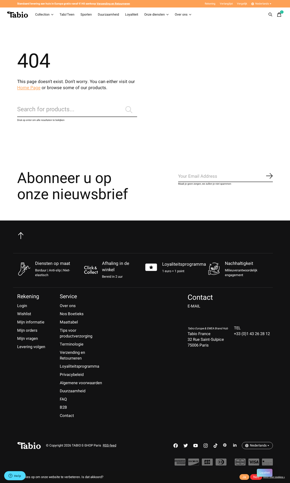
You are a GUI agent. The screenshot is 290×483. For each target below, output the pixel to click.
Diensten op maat (52, 263)
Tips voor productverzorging (76, 333)
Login (22, 306)
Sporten (86, 14)
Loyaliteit (131, 14)
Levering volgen (31, 347)
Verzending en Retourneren (72, 355)
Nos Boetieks (71, 314)
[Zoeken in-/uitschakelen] (270, 15)
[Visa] (253, 464)
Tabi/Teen (67, 14)
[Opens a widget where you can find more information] (15, 476)
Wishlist (24, 314)
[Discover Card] (193, 464)
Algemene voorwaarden (81, 383)
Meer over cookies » (274, 477)
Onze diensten (154, 14)
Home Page (28, 88)
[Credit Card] (267, 464)
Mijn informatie (30, 322)
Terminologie (71, 344)
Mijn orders (27, 330)
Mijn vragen (27, 338)
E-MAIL (194, 306)
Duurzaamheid (108, 14)
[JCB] (207, 464)
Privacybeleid (72, 374)
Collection (42, 14)
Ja (244, 477)
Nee (256, 477)
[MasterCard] (240, 464)
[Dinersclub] (221, 464)
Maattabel (69, 322)
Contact (67, 416)
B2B (63, 407)
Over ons (181, 14)
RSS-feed (109, 445)
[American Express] (180, 464)
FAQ (63, 399)
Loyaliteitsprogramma (184, 264)
